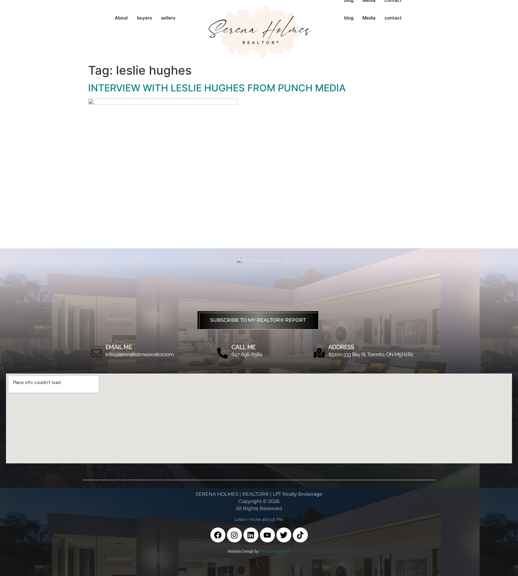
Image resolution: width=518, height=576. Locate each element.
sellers (168, 18)
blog (348, 18)
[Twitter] (283, 534)
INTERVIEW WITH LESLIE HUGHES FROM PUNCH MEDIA (217, 88)
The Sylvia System (275, 551)
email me (119, 347)
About (121, 18)
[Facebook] (217, 534)
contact (393, 18)
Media (369, 18)
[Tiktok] (300, 534)
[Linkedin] (250, 534)
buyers (144, 18)
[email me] (96, 353)
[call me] (222, 353)
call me (243, 347)
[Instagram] (234, 534)
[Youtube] (267, 534)
